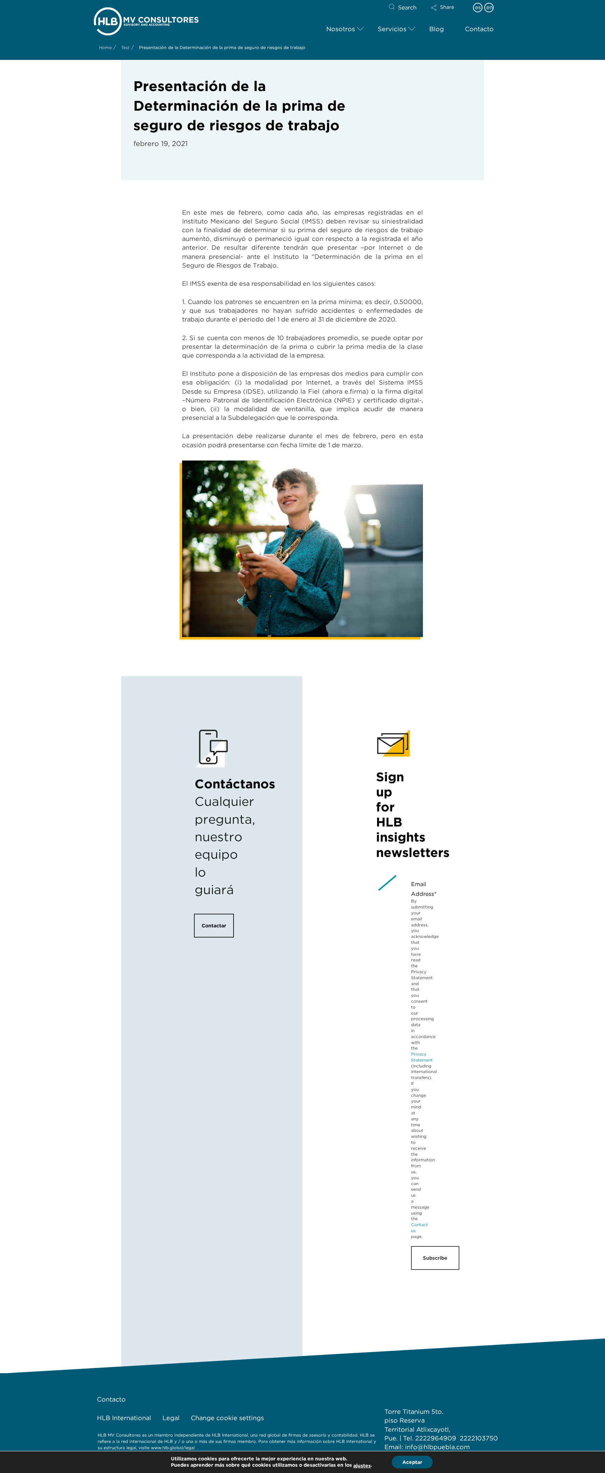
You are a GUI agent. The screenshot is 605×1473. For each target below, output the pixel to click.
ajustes (362, 1465)
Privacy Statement (422, 1057)
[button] (448, 12)
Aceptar (412, 1462)
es (478, 7)
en (489, 7)
